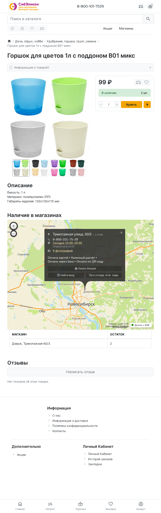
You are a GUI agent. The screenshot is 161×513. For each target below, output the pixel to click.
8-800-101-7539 (90, 6)
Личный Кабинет (100, 454)
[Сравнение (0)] (42, 28)
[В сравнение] (138, 82)
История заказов (100, 459)
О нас (56, 415)
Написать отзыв (80, 372)
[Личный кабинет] (22, 28)
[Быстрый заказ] (147, 104)
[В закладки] (146, 82)
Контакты (59, 431)
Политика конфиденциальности (74, 425)
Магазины (126, 28)
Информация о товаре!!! (31, 67)
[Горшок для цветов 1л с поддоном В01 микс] (49, 117)
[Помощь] (12, 28)
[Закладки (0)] (32, 28)
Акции (107, 28)
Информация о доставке (70, 420)
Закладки (95, 464)
